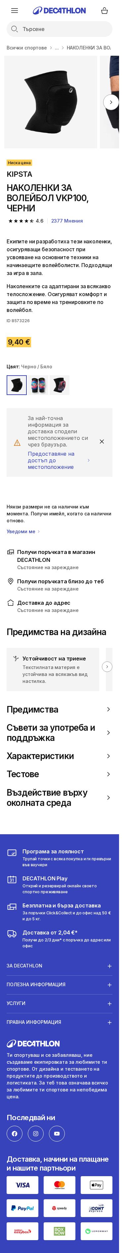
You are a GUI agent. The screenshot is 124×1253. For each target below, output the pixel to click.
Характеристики (40, 756)
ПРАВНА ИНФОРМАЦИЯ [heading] (34, 1022)
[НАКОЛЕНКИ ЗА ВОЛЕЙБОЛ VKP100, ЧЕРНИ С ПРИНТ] (50, 102)
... (57, 47)
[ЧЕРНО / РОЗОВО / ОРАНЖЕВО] (60, 385)
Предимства (32, 709)
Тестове (23, 774)
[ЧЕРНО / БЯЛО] (17, 385)
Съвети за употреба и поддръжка (51, 732)
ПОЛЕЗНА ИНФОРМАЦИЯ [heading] (36, 984)
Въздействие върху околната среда (47, 797)
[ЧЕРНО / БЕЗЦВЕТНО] (38, 385)
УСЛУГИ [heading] (16, 1003)
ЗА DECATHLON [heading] (24, 965)
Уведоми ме (21, 531)
